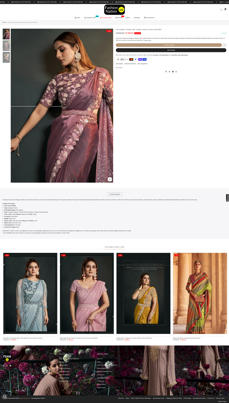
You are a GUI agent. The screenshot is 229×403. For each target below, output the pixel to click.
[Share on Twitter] (169, 72)
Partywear (10, 216)
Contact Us (100, 381)
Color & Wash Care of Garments (107, 365)
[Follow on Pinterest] (10, 366)
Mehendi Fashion (64, 368)
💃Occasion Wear (105, 18)
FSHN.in (43, 398)
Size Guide (119, 64)
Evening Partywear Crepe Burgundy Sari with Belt (135, 338)
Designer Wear (92, 17)
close (227, 2)
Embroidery (13, 210)
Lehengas (137, 18)
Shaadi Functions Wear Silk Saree (186, 338)
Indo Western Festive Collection (69, 359)
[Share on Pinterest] (173, 72)
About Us (100, 359)
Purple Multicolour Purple (20, 214)
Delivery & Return (130, 64)
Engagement (63, 362)
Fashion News (101, 387)
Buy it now (171, 50)
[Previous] (14, 105)
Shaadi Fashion (64, 381)
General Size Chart (103, 368)
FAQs (98, 362)
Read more (147, 40)
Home (4, 22)
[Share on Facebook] (166, 72)
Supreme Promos (24, 398)
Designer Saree (10, 208)
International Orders (103, 378)
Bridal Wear (119, 18)
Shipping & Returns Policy (105, 371)
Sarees (127, 18)
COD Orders (100, 375)
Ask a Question (142, 64)
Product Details (114, 194)
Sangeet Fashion (64, 371)
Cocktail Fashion (64, 375)
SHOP (78, 18)
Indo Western (150, 18)
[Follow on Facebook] (3, 366)
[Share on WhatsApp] (176, 72)
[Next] (110, 105)
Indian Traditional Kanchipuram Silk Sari (75, 338)
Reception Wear (64, 378)
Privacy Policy (101, 384)
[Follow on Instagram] (7, 366)
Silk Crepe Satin (13, 221)
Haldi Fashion (63, 365)
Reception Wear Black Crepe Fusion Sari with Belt (22, 338)
